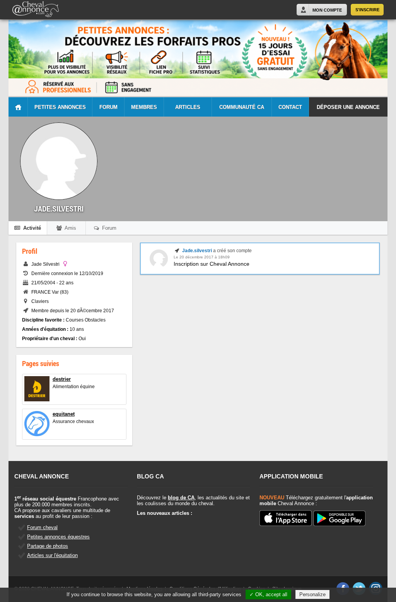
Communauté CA (241, 107)
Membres (144, 107)
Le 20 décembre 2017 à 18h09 (202, 257)
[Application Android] (339, 519)
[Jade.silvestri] (159, 266)
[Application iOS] (285, 518)
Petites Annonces (60, 107)
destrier (62, 379)
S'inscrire (367, 9)
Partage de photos (47, 546)
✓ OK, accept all (268, 594)
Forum (108, 107)
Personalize (312, 594)
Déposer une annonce (348, 107)
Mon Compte (327, 10)
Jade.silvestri (197, 250)
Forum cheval (42, 527)
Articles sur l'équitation (52, 555)
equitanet (64, 414)
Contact (290, 107)
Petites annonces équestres (58, 537)
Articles (187, 107)
